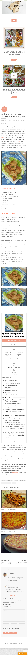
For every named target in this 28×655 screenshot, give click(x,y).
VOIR (14, 59)
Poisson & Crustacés (19, 120)
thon (14, 482)
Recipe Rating (7, 604)
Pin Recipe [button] (14, 344)
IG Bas (16, 480)
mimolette (22, 480)
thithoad (11, 573)
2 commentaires (9, 123)
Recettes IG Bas (5, 122)
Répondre (10, 582)
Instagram (15, 472)
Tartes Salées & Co (13, 122)
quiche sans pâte (6, 482)
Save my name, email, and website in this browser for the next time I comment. (14, 629)
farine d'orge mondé (7, 480)
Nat (4, 120)
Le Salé (9, 120)
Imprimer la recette (15, 340)
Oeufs (12, 120)
